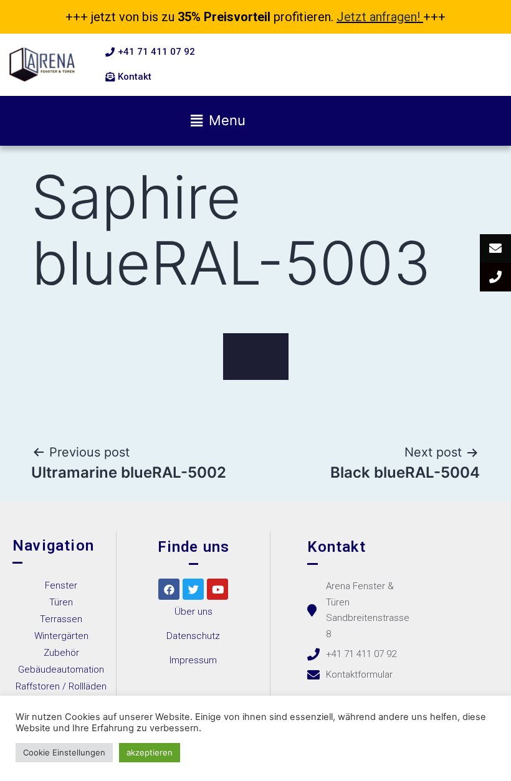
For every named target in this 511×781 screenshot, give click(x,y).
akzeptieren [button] (150, 752)
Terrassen (61, 619)
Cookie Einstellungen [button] (64, 752)
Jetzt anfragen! (378, 16)
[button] (150, 52)
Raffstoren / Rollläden (61, 686)
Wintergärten (61, 635)
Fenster (61, 585)
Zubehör (61, 652)
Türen (61, 602)
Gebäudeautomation (61, 669)
